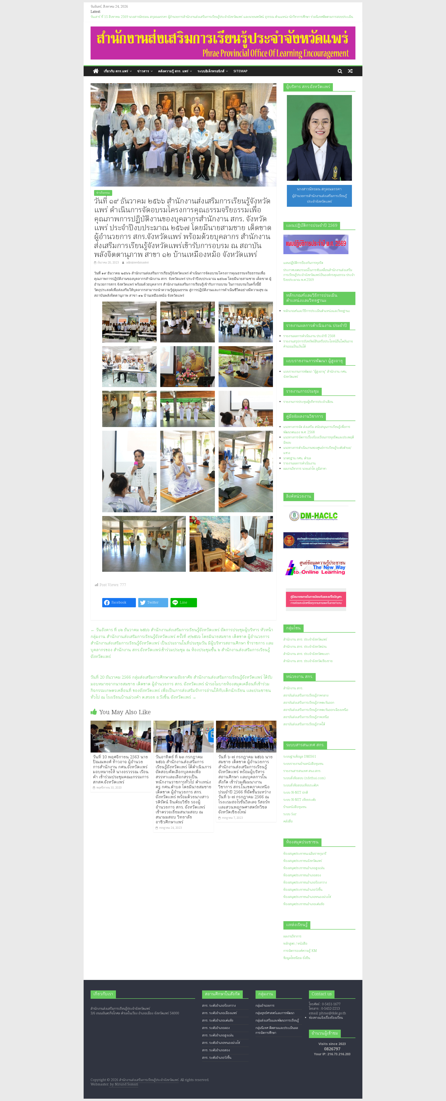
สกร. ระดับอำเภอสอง (216, 1050)
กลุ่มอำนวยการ (265, 1005)
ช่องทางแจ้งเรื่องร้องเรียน (326, 1017)
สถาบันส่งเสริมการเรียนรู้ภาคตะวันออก (308, 702)
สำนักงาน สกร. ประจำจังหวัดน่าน (305, 646)
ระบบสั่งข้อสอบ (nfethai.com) (304, 778)
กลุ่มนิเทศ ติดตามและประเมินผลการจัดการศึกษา (277, 1030)
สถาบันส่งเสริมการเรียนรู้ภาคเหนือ (306, 717)
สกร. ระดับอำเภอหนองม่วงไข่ (221, 1042)
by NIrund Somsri (123, 1084)
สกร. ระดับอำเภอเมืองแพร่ (219, 1013)
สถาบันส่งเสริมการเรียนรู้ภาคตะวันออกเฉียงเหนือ (315, 710)
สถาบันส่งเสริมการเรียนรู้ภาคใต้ (304, 724)
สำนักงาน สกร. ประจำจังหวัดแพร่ (305, 639)
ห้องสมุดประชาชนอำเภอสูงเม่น (304, 868)
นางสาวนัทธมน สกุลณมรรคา (319, 189)
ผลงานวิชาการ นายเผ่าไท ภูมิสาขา (304, 468)
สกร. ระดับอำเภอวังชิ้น (216, 1057)
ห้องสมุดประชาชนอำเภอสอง (302, 875)
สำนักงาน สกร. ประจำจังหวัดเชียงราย (308, 661)
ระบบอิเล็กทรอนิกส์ (210, 71)
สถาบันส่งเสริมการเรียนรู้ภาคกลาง (305, 695)
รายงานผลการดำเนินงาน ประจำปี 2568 (309, 336)
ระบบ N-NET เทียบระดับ (299, 799)
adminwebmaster (137, 262)
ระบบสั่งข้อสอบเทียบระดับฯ (300, 785)
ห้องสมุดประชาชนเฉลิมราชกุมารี (304, 853)
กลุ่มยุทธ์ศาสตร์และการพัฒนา (275, 1013)
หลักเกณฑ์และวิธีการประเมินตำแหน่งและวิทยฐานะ (316, 311)
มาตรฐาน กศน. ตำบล (297, 458)
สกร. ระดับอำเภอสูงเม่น (217, 1035)
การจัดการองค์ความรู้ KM (300, 950)
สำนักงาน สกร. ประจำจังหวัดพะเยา (306, 654)
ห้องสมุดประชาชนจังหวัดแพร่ (302, 861)
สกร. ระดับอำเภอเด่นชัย (217, 1020)
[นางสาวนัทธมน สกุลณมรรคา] (319, 138)
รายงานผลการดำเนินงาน (299, 463)
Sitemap (240, 71)
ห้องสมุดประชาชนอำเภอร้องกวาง (305, 882)
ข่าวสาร (143, 71)
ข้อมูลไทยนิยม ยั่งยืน (296, 958)
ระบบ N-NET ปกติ (295, 792)
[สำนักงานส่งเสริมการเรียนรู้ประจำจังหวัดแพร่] (96, 71)
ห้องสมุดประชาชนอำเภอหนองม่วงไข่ (307, 897)
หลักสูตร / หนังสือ (295, 943)
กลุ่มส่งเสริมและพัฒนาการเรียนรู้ (277, 1020)
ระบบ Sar (289, 814)
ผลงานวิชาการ (292, 936)
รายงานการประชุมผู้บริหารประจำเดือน (308, 401)
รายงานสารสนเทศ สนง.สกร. (302, 771)
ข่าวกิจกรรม (103, 193)
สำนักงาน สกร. (293, 688)
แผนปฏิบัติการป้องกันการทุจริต (303, 263)
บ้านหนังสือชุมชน (294, 807)
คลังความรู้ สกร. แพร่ (173, 71)
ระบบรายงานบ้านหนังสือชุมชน (303, 763)
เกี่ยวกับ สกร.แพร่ (116, 71)
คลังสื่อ (288, 821)
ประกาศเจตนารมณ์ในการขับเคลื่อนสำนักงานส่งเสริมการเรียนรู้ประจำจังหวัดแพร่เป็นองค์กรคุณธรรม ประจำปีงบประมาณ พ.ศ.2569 (319, 275)
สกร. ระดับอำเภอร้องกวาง (219, 1005)
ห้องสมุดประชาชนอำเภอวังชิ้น (302, 889)
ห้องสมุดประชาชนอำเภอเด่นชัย (303, 904)
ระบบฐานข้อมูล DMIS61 (299, 756)
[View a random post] (350, 71)
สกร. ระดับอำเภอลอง (216, 1028)
